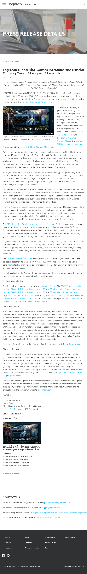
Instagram (42, 301)
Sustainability (70, 537)
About (7, 537)
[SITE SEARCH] (84, 4)
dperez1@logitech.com (13, 409)
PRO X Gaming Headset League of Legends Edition (30, 207)
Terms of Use (50, 537)
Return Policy (50, 542)
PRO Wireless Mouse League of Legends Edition (52, 241)
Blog (46, 548)
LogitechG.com (49, 286)
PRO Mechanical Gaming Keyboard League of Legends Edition (34, 224)
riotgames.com (75, 344)
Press (27, 537)
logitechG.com (64, 372)
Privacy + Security (32, 548)
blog (5, 301)
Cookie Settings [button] (34, 567)
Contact (28, 542)
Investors (8, 548)
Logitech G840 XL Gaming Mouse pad (36, 147)
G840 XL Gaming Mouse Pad (19, 258)
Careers (8, 542)
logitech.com (46, 389)
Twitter (30, 301)
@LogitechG (15, 375)
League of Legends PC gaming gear (38, 102)
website (75, 298)
